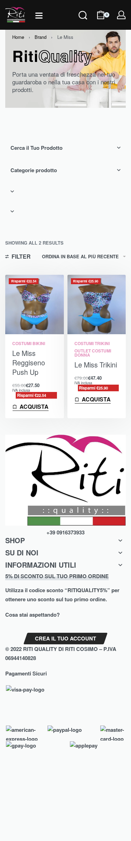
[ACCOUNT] (121, 14)
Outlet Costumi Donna (92, 353)
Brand (40, 37)
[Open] (39, 15)
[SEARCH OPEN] (82, 24)
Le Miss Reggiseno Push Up (28, 362)
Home (18, 37)
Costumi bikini (28, 343)
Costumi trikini (92, 343)
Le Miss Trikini (95, 365)
